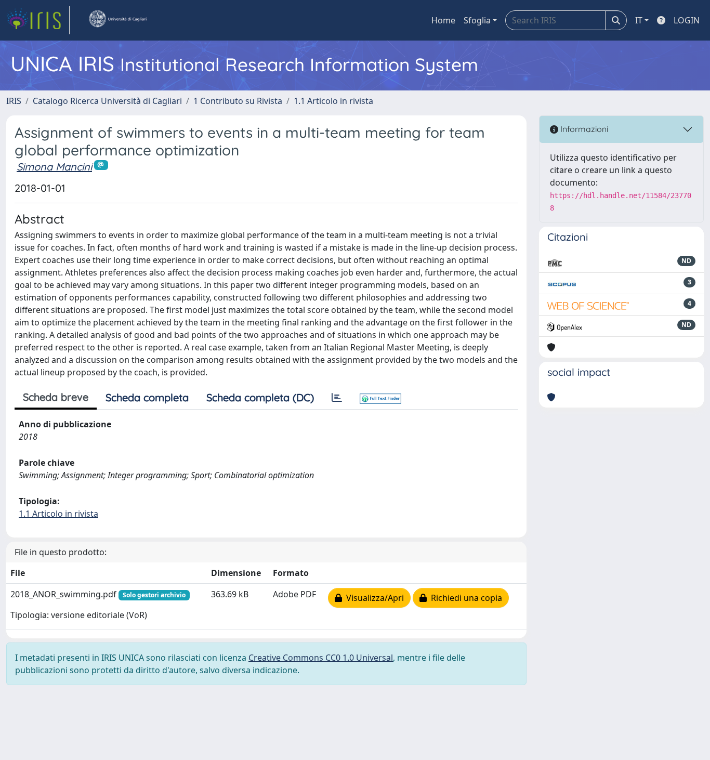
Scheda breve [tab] (55, 396)
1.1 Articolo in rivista (333, 101)
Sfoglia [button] (477, 20)
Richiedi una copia (464, 598)
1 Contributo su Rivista (237, 101)
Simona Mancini (54, 166)
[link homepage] (38, 20)
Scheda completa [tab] (147, 397)
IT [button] (638, 20)
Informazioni (583, 129)
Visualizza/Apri (373, 598)
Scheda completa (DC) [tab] (260, 397)
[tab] (337, 398)
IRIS (13, 101)
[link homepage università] (117, 20)
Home (443, 20)
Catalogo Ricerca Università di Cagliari (107, 101)
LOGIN (687, 20)
